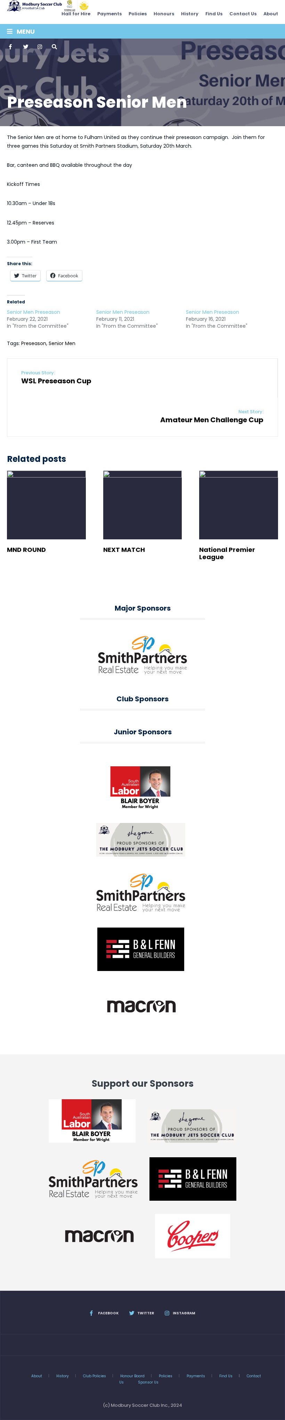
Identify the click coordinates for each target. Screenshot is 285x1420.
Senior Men (62, 343)
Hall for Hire (76, 13)
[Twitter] (25, 47)
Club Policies (94, 1376)
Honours (164, 13)
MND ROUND (26, 549)
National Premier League (227, 553)
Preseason (33, 343)
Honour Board (132, 1376)
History (189, 13)
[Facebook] (11, 47)
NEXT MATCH (124, 549)
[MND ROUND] (46, 505)
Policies (138, 13)
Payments (109, 13)
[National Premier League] (238, 505)
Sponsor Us (148, 1382)
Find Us (213, 13)
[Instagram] (39, 47)
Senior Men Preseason (33, 312)
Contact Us (242, 13)
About (270, 13)
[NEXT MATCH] (142, 505)
